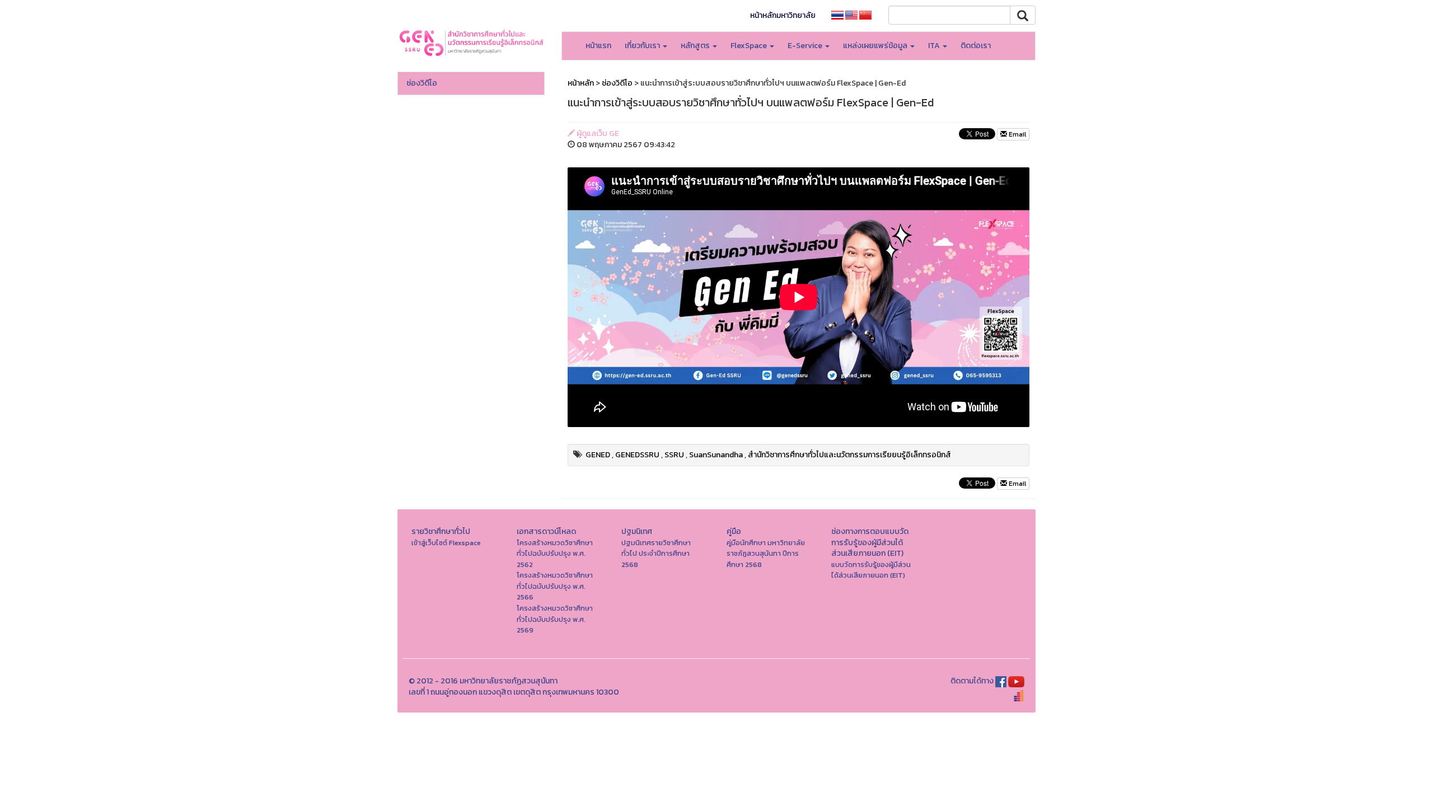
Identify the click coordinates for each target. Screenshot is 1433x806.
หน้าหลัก (581, 83)
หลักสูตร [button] (696, 45)
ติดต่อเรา (976, 45)
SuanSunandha (716, 455)
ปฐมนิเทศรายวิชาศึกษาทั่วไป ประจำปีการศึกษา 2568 (656, 553)
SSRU (674, 455)
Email (1016, 134)
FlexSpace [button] (749, 45)
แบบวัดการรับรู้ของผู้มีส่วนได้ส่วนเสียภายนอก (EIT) (871, 570)
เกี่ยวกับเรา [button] (643, 45)
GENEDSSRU (637, 455)
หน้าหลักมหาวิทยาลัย (783, 15)
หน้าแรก (598, 45)
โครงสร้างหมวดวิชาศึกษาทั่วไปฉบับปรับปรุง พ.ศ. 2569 (555, 619)
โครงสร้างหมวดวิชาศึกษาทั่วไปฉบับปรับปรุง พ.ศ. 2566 (555, 586)
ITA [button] (935, 45)
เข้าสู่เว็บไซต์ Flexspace (446, 542)
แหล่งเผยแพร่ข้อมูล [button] (876, 45)
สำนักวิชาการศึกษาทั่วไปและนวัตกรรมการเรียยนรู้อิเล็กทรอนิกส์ (849, 455)
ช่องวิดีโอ (421, 83)
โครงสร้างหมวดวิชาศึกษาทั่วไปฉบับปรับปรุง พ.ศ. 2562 (555, 553)
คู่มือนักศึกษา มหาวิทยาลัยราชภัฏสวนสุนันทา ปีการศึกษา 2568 (766, 553)
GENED (598, 455)
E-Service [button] (806, 45)
